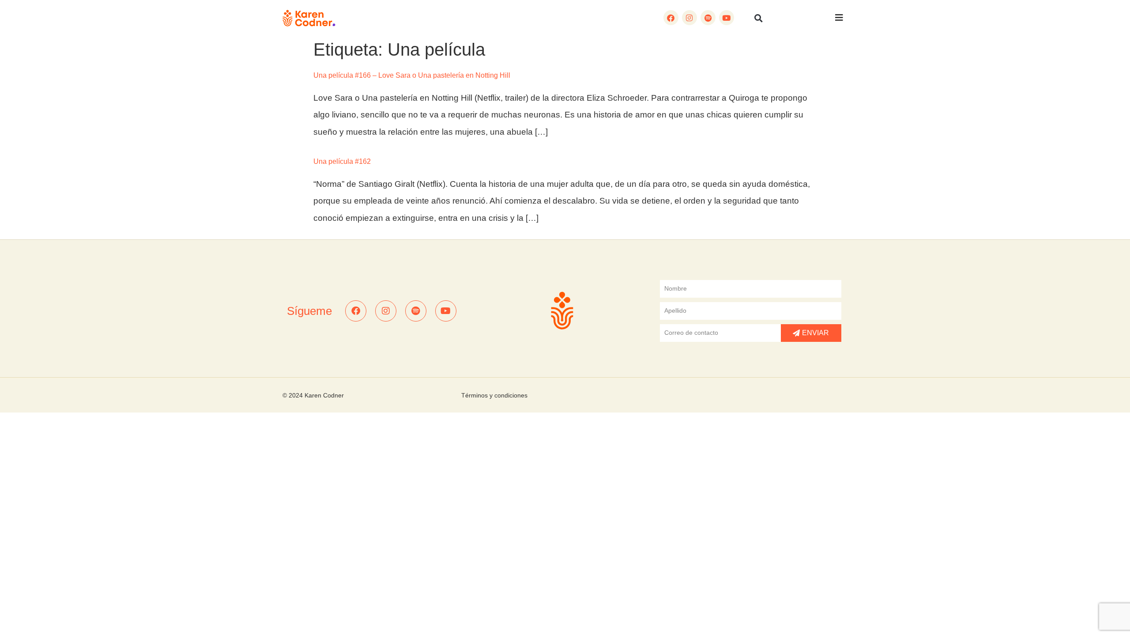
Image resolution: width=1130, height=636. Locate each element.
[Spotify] (708, 17)
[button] (758, 18)
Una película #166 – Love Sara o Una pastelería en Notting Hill (411, 75)
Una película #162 (342, 161)
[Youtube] (726, 17)
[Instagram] (689, 17)
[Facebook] (670, 17)
